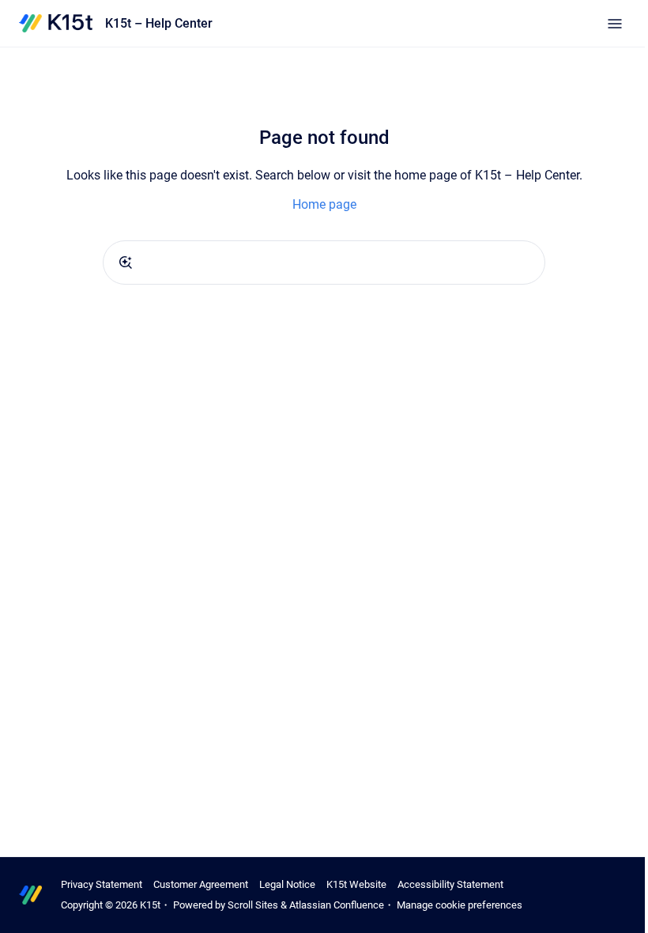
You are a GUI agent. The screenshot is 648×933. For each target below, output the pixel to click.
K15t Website (356, 884)
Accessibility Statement (450, 884)
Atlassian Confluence (336, 905)
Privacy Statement (101, 884)
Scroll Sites (253, 905)
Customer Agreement (200, 884)
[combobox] (324, 262)
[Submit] (125, 262)
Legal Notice (287, 884)
